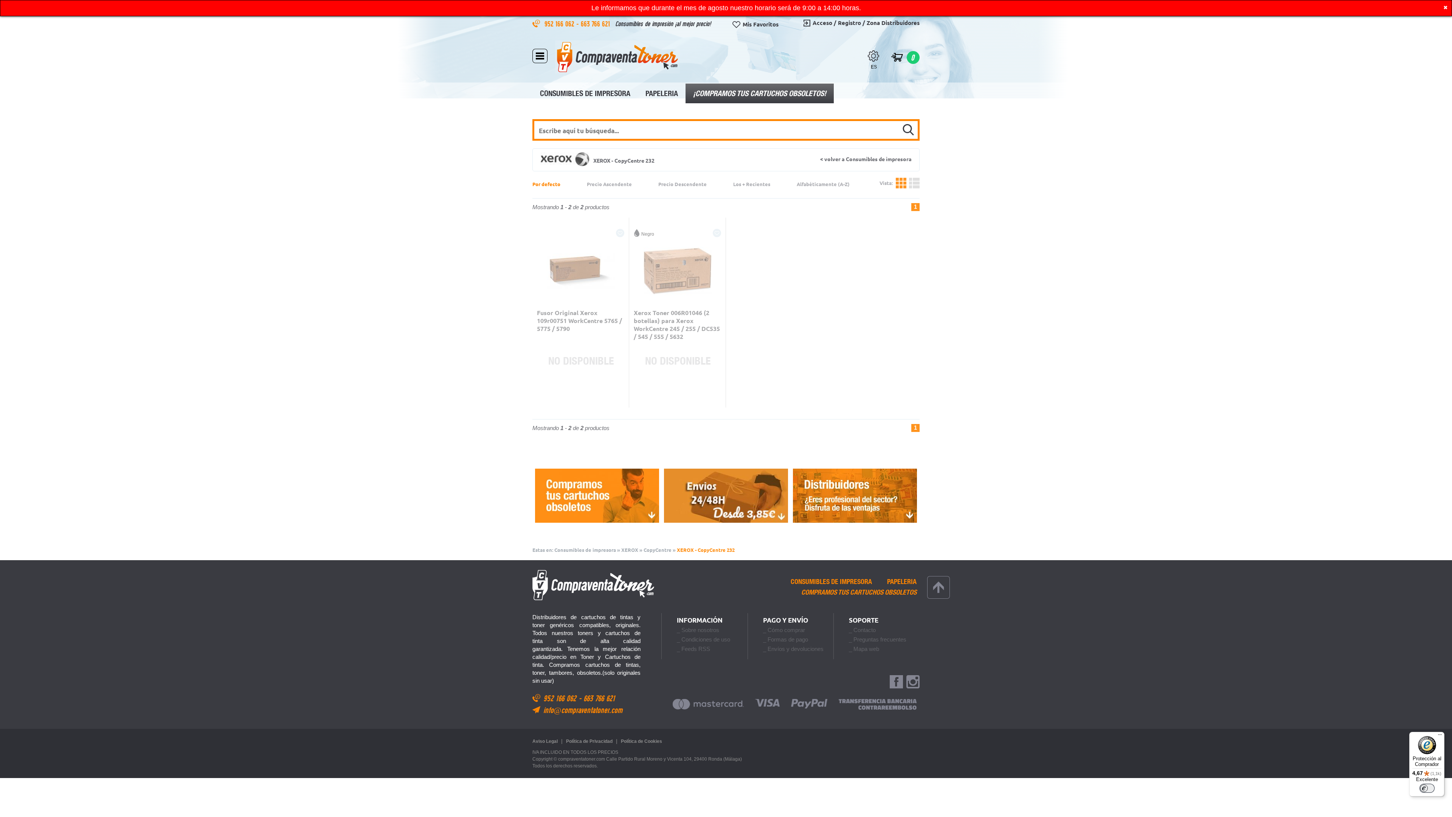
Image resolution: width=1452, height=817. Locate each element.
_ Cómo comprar (784, 630)
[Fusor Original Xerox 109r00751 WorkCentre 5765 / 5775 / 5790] (580, 271)
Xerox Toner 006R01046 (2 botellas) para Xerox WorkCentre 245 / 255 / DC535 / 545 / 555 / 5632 (677, 324)
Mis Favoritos (761, 24)
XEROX (629, 550)
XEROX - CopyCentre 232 (706, 550)
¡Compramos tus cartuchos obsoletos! (759, 93)
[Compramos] (596, 496)
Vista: (908, 183)
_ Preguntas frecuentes (877, 639)
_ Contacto (862, 630)
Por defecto (546, 184)
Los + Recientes (751, 184)
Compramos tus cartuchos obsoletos (859, 592)
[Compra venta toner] (617, 56)
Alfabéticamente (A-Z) (823, 184)
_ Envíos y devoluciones (793, 649)
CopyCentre (658, 550)
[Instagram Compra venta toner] (913, 682)
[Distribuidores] (855, 496)
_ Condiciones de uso (703, 639)
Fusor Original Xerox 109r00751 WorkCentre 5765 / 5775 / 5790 (579, 320)
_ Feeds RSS (693, 649)
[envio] (725, 496)
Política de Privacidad (589, 741)
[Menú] (1439, 736)
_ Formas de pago (785, 639)
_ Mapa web (864, 649)
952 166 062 (560, 23)
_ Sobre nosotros (698, 630)
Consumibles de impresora (585, 93)
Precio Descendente (682, 184)
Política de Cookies (641, 741)
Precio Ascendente (609, 184)
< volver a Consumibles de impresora (866, 159)
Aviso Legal (545, 741)
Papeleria (661, 93)
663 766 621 (596, 23)
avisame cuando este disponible (581, 397)
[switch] (1427, 788)
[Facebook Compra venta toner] (896, 682)
